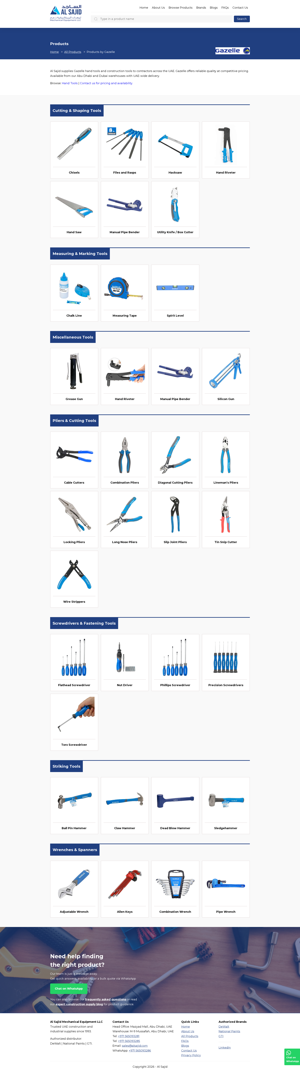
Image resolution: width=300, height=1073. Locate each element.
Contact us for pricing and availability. (106, 83)
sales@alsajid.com (135, 1045)
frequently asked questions (105, 999)
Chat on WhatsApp (69, 988)
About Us (158, 7)
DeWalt (224, 1026)
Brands (201, 7)
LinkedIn (225, 1047)
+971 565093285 (129, 1041)
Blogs (214, 7)
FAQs (225, 7)
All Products (72, 52)
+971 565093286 (140, 1050)
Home (144, 7)
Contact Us (240, 7)
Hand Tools (70, 83)
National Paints (229, 1031)
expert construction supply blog (79, 1004)
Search (242, 19)
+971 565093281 (128, 1036)
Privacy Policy (191, 1055)
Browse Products (180, 7)
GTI (221, 1036)
